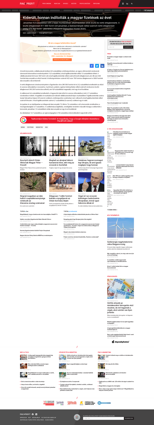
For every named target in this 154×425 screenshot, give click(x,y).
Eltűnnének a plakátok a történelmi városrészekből (116, 373)
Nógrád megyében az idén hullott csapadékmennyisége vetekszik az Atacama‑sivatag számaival (32, 199)
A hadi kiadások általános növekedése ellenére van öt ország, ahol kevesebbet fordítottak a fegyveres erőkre (119, 82)
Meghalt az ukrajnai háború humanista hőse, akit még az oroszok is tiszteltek (61, 162)
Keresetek (39, 127)
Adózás (73, 3)
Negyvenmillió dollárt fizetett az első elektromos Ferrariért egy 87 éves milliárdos (124, 152)
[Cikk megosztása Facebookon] (92, 66)
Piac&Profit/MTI (45, 33)
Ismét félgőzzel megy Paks (115, 76)
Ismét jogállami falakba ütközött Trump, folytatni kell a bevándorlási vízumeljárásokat (119, 96)
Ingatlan (57, 3)
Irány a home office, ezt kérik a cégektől (33, 384)
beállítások (40, 420)
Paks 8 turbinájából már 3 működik (117, 103)
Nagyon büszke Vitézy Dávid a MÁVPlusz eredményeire (36, 235)
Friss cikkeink (46, 3)
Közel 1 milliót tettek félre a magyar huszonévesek (117, 267)
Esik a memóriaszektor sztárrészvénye (32, 381)
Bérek (23, 127)
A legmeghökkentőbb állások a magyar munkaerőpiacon (118, 328)
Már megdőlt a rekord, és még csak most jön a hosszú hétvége (120, 254)
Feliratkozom (128, 47)
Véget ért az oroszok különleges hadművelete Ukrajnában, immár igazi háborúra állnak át (88, 199)
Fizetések (30, 127)
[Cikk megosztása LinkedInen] (102, 66)
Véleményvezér (26, 133)
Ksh (46, 127)
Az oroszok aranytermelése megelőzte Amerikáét (118, 89)
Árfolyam (96, 3)
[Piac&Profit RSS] (36, 414)
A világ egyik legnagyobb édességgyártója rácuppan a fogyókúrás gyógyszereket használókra (40, 357)
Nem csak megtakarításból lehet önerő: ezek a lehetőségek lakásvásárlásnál (120, 335)
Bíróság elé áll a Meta (112, 364)
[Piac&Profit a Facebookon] (33, 414)
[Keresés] (132, 4)
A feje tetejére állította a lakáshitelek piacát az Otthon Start (81, 214)
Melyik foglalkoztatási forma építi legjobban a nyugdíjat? (120, 322)
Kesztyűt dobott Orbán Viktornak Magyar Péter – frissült (31, 162)
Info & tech (24, 352)
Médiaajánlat (36, 417)
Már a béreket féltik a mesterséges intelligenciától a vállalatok (38, 364)
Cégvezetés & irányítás (68, 352)
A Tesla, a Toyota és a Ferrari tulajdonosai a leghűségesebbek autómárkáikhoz (120, 70)
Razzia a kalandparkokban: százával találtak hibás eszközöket (80, 373)
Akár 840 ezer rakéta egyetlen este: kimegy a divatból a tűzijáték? (123, 176)
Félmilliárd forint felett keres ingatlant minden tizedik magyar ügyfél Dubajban (122, 133)
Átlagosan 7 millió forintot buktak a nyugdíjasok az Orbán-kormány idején (60, 198)
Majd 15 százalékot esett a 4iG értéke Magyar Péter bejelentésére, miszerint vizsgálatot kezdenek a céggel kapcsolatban (120, 109)
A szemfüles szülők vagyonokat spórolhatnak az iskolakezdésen (117, 260)
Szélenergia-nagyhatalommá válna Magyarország (119, 243)
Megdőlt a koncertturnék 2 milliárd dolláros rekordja (120, 63)
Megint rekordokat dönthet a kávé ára (75, 232)
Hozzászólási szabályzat (48, 417)
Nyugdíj (65, 3)
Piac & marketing (104, 352)
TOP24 (24, 211)
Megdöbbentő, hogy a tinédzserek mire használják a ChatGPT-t (39, 214)
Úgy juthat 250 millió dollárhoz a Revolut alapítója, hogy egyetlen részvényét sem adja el (123, 191)
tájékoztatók (32, 420)
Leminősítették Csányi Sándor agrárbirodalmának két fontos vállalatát (125, 166)
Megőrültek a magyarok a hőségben (109, 386)
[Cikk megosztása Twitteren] (97, 66)
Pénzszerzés (112, 276)
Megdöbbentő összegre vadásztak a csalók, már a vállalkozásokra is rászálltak (41, 373)
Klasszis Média (49, 420)
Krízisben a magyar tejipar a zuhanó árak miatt (119, 57)
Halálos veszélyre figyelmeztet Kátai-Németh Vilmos (35, 219)
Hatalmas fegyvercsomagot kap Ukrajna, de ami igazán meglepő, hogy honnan (90, 162)
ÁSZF (29, 417)
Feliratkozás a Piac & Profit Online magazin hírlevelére (99, 416)
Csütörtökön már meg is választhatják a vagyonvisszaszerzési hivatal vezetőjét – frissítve (38, 224)
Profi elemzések (85, 3)
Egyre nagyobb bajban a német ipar (77, 364)
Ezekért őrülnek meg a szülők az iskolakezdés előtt (119, 356)
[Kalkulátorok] (123, 3)
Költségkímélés (113, 215)
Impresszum (23, 417)
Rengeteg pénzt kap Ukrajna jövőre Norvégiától (78, 219)
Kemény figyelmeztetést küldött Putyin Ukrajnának (35, 230)
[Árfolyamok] (127, 3)
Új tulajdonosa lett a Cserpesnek (69, 381)
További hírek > (112, 210)
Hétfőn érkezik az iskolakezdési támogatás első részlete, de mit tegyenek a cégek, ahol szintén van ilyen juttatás (120, 308)
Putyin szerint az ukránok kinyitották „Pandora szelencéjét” (81, 237)
